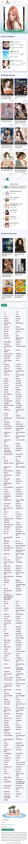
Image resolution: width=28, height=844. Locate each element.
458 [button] (20, 179)
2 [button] (9, 179)
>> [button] (23, 179)
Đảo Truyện (9, 826)
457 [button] (17, 179)
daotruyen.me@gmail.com (9, 824)
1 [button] (7, 179)
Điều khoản (3, 822)
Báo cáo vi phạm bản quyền (7, 829)
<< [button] (4, 179)
